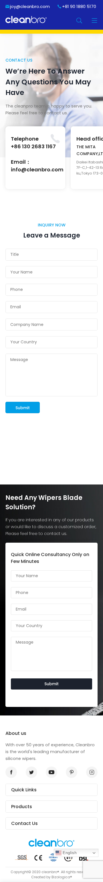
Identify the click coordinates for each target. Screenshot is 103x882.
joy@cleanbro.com (30, 6)
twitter (31, 772)
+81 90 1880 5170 (79, 6)
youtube (51, 772)
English (69, 852)
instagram (92, 772)
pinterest (71, 772)
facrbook (11, 772)
